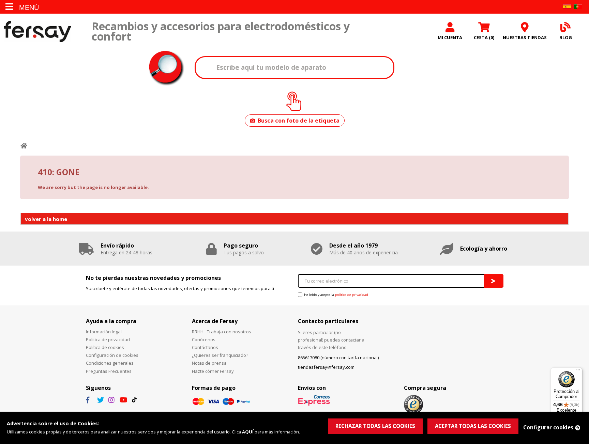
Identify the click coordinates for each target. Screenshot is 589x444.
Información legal (104, 332)
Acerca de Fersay (215, 321)
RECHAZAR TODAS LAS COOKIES (375, 426)
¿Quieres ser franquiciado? (220, 355)
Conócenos (203, 339)
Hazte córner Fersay (213, 371)
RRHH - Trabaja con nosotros (221, 332)
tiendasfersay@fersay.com (326, 367)
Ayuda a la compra (111, 321)
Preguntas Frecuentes (109, 371)
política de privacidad (351, 294)
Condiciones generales (110, 363)
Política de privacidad (108, 339)
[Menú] (578, 371)
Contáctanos (205, 347)
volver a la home (46, 219)
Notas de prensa (209, 363)
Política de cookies (105, 347)
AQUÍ (248, 432)
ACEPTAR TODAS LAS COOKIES (473, 426)
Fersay (37, 31)
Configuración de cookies (112, 355)
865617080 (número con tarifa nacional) (338, 357)
